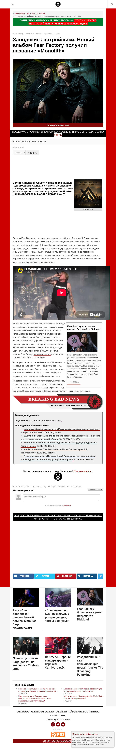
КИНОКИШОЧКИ (47, 711)
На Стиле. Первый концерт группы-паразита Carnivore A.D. (58, 662)
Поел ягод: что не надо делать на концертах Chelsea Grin (26, 663)
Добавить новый (95, 489)
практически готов (42, 354)
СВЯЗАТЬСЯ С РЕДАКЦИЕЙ (58, 740)
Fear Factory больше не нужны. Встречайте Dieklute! (90, 614)
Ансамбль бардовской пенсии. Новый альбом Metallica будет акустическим (24, 619)
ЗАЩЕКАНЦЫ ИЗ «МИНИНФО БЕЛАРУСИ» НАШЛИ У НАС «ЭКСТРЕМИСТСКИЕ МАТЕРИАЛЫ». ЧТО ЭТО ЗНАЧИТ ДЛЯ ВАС (58, 517)
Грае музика (20, 13)
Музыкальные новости (36, 13)
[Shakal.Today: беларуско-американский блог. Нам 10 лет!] (58, 4)
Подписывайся (83, 471)
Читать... (74, 382)
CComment (67, 505)
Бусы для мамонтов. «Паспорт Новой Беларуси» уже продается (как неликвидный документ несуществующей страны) (58, 457)
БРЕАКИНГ (35, 711)
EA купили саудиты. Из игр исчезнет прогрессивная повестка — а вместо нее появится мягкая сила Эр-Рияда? (34, 698)
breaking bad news (23, 486)
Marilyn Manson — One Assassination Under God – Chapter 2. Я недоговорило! (83, 697)
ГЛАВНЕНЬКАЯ (23, 711)
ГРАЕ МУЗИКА (61, 711)
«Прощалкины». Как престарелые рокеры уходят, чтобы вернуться (57, 615)
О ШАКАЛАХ (94, 711)
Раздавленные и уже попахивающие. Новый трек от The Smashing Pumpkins (90, 665)
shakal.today (56, 420)
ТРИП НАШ (83, 711)
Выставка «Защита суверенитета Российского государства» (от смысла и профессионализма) (37, 690)
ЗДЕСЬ (84, 23)
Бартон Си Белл (57, 486)
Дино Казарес (75, 486)
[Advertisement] (62, 168)
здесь (58, 135)
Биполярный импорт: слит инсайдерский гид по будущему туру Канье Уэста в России (83, 690)
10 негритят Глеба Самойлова (84, 734)
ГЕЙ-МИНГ (73, 711)
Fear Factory (41, 486)
